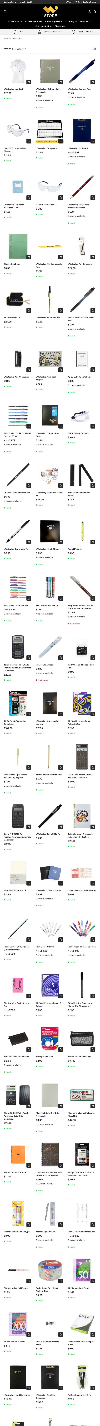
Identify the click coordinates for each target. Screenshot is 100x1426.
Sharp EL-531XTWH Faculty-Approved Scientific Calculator (17, 1116)
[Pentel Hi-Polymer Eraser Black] (50, 1324)
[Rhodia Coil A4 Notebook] (18, 1154)
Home (6, 38)
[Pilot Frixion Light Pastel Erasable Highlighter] (18, 757)
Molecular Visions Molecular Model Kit (81, 1114)
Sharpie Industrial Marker (16, 1288)
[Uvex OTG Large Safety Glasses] (18, 130)
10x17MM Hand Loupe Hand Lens (81, 666)
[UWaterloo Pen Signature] (82, 246)
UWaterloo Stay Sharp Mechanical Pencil (78, 206)
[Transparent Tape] (50, 1039)
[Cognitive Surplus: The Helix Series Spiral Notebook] (50, 1154)
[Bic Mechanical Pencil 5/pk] (18, 1214)
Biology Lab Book (12, 264)
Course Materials (33, 21)
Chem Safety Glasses (46, 204)
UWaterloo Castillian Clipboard (45, 1396)
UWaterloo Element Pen (79, 89)
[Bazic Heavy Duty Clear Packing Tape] (50, 1270)
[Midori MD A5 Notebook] (18, 872)
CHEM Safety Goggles (78, 433)
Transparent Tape (44, 1056)
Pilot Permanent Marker (47, 605)
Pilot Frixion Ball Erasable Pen (82, 947)
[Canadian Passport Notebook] (82, 872)
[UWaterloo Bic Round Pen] (50, 300)
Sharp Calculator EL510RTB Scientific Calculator (81, 1174)
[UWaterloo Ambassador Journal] (50, 703)
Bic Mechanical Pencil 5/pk (17, 1231)
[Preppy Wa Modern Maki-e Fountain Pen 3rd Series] (82, 587)
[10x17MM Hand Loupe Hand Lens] (82, 647)
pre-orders (19, 2)
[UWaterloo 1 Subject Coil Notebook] (50, 71)
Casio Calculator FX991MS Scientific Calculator (80, 776)
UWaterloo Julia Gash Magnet (46, 378)
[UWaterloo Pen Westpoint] (18, 359)
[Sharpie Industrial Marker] (18, 1270)
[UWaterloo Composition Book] (50, 415)
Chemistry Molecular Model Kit (49, 494)
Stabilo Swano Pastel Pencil (49, 774)
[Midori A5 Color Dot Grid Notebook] (50, 1095)
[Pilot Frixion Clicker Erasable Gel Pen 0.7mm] (18, 415)
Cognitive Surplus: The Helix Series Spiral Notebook (49, 1174)
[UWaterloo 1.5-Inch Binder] (50, 872)
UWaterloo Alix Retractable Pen (49, 265)
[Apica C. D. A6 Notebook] (82, 359)
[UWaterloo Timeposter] (50, 130)
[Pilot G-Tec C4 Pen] (50, 929)
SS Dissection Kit (12, 317)
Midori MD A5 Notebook (15, 890)
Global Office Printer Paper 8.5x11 (81, 1343)
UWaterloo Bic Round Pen (48, 317)
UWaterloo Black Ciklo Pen (48, 834)
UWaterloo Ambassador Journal (47, 722)
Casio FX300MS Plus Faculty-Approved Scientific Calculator (17, 837)
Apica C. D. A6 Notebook (79, 377)
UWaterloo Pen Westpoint (16, 377)
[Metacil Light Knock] (50, 1214)
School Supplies (15, 38)
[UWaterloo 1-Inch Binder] (50, 531)
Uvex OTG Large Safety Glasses (15, 149)
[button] (94, 11)
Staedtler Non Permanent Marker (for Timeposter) (80, 1004)
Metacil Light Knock (45, 1231)
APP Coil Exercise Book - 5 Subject (48, 1004)
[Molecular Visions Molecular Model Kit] (82, 1095)
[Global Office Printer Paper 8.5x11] (82, 1324)
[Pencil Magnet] (82, 531)
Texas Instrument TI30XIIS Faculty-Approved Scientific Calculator (17, 668)
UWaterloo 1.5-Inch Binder (48, 890)
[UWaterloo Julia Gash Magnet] (50, 359)
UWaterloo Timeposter (47, 148)
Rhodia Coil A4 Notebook (16, 1172)
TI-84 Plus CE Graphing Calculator (15, 722)
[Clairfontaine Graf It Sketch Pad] (18, 985)
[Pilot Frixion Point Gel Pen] (18, 587)
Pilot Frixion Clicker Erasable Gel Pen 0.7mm (17, 435)
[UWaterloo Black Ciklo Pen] (50, 816)
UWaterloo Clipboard (78, 148)
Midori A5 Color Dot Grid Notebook (47, 1114)
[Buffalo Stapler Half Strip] (82, 1377)
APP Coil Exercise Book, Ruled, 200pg (79, 722)
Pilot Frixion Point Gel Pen (16, 605)
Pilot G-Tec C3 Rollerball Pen (81, 1231)
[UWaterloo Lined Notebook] (18, 1377)
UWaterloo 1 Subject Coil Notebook (47, 90)
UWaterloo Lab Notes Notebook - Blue (14, 206)
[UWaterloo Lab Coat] (18, 71)
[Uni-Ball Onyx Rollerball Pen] (18, 475)
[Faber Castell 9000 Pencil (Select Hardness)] (18, 929)
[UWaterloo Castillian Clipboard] (50, 1377)
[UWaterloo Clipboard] (82, 130)
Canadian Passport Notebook (82, 890)
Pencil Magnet (75, 549)
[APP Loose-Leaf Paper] (82, 1270)
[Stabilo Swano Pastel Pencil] (50, 757)
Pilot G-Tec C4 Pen (45, 947)
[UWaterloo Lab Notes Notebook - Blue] (18, 187)
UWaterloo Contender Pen (16, 549)
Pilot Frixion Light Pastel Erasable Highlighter (15, 776)
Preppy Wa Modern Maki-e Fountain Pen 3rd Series (80, 607)
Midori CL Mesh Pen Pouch (16, 1056)
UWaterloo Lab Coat (13, 89)
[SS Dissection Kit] (18, 300)
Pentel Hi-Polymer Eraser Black (48, 1343)
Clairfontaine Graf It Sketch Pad (17, 1004)
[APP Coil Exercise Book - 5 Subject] (50, 985)
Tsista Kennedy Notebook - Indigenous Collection (81, 835)
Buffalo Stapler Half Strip (79, 1395)
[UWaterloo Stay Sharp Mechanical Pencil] (82, 187)
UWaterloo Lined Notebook (17, 1395)
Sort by (7, 48)
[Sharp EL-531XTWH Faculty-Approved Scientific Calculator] (18, 1095)
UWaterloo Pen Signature (80, 264)
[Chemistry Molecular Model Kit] (50, 475)
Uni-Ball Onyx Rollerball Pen (17, 492)
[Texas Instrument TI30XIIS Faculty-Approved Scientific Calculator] (18, 647)
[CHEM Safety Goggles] (82, 415)
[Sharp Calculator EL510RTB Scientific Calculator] (82, 1154)
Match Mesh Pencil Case (79, 1056)
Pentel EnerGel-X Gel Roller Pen (81, 319)
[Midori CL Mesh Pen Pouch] (18, 1039)
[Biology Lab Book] (18, 246)
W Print (69, 2)
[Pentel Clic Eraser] (50, 647)
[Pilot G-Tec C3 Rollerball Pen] (82, 1214)
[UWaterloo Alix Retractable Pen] (50, 246)
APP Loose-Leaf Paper (78, 1288)
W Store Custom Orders (85, 2)
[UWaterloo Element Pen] (82, 71)
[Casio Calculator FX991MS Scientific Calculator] (82, 757)
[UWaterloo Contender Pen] (18, 531)
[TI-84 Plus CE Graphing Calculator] (18, 703)
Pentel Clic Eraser (44, 665)
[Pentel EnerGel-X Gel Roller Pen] (82, 300)
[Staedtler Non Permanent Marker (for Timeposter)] (82, 985)
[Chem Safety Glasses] (50, 187)
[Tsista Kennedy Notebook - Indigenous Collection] (82, 816)
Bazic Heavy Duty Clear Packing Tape (47, 1289)
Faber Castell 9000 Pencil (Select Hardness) (16, 948)
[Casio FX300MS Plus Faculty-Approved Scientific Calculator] (18, 816)
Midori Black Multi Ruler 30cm (79, 494)
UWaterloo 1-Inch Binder (47, 549)
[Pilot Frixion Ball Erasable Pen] (82, 929)
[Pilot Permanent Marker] (50, 587)
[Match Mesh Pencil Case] (82, 1039)
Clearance (60, 26)
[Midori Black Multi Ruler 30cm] (82, 475)
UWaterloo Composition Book (47, 435)
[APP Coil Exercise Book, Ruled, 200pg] (82, 703)
